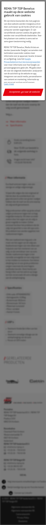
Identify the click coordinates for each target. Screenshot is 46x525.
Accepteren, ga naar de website (24, 92)
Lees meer (9, 84)
